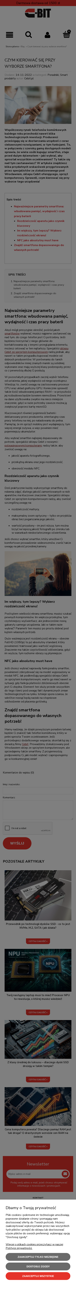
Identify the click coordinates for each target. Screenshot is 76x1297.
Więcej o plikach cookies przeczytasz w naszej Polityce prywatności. (34, 1246)
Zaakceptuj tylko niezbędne (38, 1256)
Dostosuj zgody (38, 1266)
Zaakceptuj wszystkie (38, 1276)
